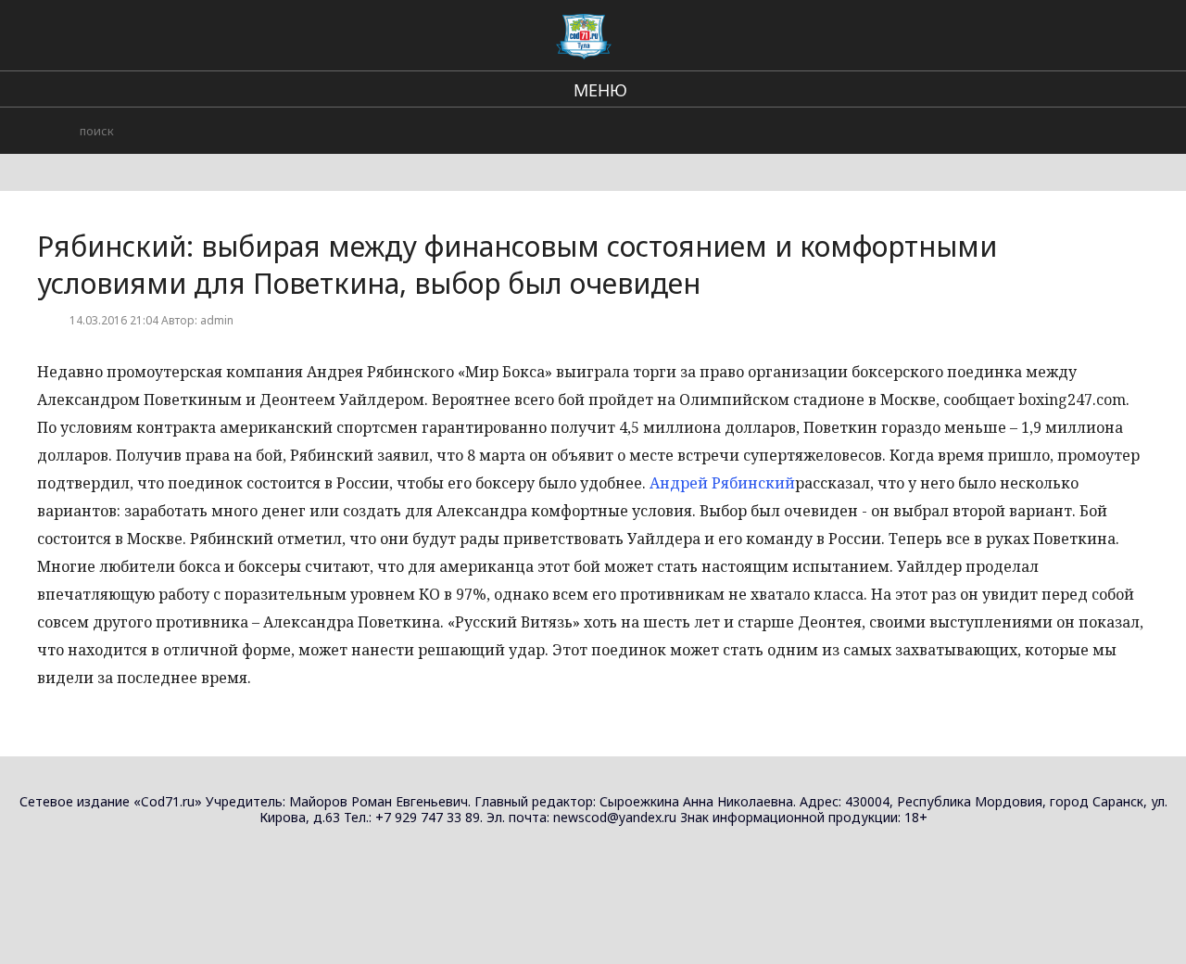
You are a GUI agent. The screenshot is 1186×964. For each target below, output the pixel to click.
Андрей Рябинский (722, 483)
